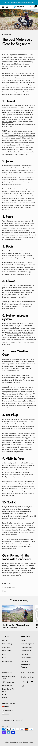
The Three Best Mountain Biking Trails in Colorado (15, 626)
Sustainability (6, 647)
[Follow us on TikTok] (23, 686)
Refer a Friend (7, 661)
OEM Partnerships (8, 682)
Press (4, 654)
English (18, 720)
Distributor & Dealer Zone (8, 677)
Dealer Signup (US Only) (8, 690)
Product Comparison (27, 644)
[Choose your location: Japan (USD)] (31, 7)
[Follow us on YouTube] (32, 682)
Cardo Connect (26, 651)
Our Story (5, 640)
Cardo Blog (24, 661)
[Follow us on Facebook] (23, 682)
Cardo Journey (7, 644)
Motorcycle (7, 34)
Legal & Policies (28, 742)
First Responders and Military (9, 696)
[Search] (7, 7)
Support (23, 640)
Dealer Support (7, 685)
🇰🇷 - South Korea (7, 710)
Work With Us (6, 651)
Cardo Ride (24, 654)
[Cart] (35, 7)
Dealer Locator (25, 658)
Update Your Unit (26, 647)
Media (4, 658)
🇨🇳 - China (5, 706)
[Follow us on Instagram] (27, 682)
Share (4, 591)
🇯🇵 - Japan (5, 714)
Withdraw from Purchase (25, 666)
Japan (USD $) (8, 720)
